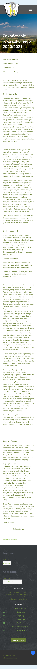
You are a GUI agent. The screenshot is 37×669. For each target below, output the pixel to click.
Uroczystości (20, 619)
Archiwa (6, 560)
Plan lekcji (20, 623)
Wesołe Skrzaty (20, 608)
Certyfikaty (20, 616)
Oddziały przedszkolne (20, 626)
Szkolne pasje (20, 612)
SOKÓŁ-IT (15, 657)
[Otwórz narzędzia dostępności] (33, 653)
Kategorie (6, 578)
